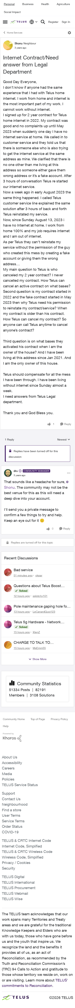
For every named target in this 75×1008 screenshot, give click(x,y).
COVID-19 (10, 832)
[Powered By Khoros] (37, 737)
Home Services (14, 32)
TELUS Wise (12, 899)
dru (16, 470)
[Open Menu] (69, 32)
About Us (9, 757)
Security (8, 868)
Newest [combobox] (63, 439)
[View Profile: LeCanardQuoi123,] (8, 609)
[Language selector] (33, 22)
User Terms (11, 815)
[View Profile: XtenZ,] (8, 624)
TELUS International (18, 882)
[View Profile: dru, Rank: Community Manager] (8, 473)
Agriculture (63, 4)
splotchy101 (40, 596)
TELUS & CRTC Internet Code (26, 840)
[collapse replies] (37, 468)
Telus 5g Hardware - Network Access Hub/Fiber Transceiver (38, 622)
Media (7, 774)
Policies (8, 779)
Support (8, 793)
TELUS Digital (13, 877)
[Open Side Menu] (5, 22)
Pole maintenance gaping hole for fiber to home (41, 606)
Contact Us (11, 799)
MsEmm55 (39, 648)
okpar (38, 575)
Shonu (18, 43)
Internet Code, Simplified (22, 846)
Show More (39, 659)
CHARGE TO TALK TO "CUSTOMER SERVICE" (34, 642)
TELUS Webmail (15, 893)
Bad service (23, 570)
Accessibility (12, 763)
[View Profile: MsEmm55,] (8, 645)
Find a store (11, 810)
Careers (8, 768)
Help (5, 726)
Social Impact (12, 12)
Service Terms (13, 821)
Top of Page (38, 719)
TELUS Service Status (20, 785)
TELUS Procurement (18, 888)
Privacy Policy (59, 719)
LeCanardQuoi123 (44, 611)
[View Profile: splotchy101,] (8, 588)
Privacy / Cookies (16, 862)
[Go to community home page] (19, 22)
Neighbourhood (15, 804)
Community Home (14, 719)
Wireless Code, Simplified (22, 857)
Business (27, 4)
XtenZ (36, 632)
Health (45, 4)
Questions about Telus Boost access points (37, 586)
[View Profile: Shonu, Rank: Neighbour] (8, 45)
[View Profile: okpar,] (8, 572)
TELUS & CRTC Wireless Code (27, 851)
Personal (9, 4)
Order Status (12, 826)
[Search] (43, 22)
